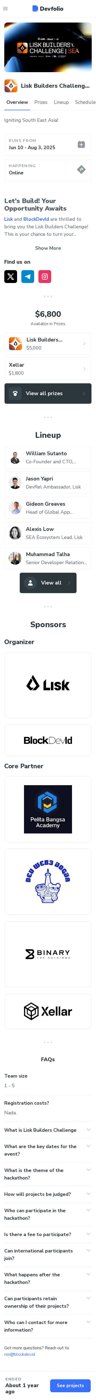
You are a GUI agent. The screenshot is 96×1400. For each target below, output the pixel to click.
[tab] (17, 102)
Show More (48, 248)
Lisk (8, 219)
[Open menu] (5, 8)
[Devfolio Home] (48, 8)
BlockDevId (36, 219)
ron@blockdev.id (19, 1354)
